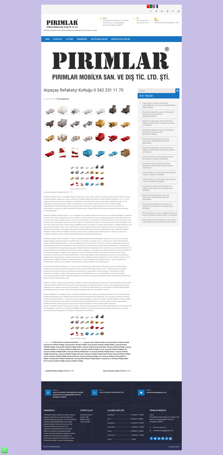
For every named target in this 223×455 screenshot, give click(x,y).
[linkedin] (161, 11)
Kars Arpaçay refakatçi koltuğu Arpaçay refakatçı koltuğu (63, 361)
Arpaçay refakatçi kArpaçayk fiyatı (94, 347)
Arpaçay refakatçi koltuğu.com (90, 356)
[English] (154, 6)
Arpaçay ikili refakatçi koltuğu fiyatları (69, 347)
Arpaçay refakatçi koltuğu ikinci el (79, 351)
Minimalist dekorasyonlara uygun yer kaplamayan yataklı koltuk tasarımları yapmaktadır (155, 141)
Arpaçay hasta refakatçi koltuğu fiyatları (101, 344)
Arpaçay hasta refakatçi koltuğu (76, 344)
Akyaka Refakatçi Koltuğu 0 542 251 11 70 (59, 371)
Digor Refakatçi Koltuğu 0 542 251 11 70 (117, 371)
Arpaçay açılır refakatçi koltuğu (94, 342)
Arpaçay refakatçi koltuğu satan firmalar (98, 354)
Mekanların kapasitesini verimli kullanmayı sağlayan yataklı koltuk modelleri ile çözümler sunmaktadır (158, 123)
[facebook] (150, 11)
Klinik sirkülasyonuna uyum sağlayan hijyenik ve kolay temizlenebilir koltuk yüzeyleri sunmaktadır (159, 214)
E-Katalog (57, 39)
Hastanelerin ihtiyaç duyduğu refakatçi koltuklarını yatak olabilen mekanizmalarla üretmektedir (157, 166)
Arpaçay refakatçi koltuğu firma (116, 349)
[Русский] (157, 6)
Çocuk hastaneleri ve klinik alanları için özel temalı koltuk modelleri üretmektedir (157, 158)
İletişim (69, 39)
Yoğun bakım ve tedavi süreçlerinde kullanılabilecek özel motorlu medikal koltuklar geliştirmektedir (158, 105)
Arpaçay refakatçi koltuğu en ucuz (92, 349)
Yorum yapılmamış (62, 99)
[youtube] (177, 11)
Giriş (47, 39)
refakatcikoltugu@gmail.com (166, 23)
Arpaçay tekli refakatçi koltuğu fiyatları (87, 358)
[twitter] (155, 11)
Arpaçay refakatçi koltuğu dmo (69, 349)
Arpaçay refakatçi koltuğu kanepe (103, 351)
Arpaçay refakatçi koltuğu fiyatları (55, 351)
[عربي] (151, 6)
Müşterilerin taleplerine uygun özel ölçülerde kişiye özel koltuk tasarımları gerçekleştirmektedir (158, 114)
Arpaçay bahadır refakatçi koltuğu (117, 342)
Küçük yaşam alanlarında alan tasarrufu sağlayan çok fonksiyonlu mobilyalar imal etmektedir (157, 188)
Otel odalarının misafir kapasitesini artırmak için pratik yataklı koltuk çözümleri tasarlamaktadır (159, 221)
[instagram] (172, 11)
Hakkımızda (82, 39)
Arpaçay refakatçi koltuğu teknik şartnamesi (64, 356)
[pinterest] (166, 11)
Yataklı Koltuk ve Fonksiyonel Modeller (65, 342)
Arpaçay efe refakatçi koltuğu (54, 344)
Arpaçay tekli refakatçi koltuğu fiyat (61, 358)
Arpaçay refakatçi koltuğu (116, 347)
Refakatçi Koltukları (120, 39)
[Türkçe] (148, 6)
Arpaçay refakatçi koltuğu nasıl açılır (71, 354)
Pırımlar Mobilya (54, 447)
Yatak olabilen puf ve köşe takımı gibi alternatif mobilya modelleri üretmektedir (158, 174)
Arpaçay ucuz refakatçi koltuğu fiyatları (114, 358)
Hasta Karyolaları (99, 39)
